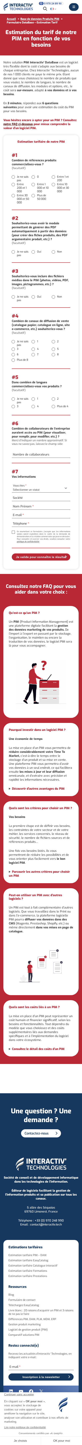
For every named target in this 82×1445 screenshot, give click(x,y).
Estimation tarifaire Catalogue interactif (32, 1265)
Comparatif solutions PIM (23, 1335)
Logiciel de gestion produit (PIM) (28, 1330)
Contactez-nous (37, 1133)
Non (59, 251)
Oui (39, 251)
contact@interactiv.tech (46, 1225)
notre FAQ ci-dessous (18, 124)
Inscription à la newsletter (41, 1377)
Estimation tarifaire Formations (27, 1271)
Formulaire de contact (22, 1300)
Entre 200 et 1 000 (22, 187)
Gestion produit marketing (24, 1324)
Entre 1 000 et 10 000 (43, 187)
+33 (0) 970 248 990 (49, 1221)
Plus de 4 (62, 406)
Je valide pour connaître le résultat (41, 557)
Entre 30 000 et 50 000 (23, 199)
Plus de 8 (22, 360)
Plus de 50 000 (41, 197)
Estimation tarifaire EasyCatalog (28, 1260)
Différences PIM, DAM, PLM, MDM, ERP (32, 1319)
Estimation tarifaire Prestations (27, 1276)
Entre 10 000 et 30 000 (63, 187)
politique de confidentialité (28, 541)
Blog (11, 1295)
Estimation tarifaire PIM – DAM (27, 1255)
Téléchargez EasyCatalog (23, 1305)
